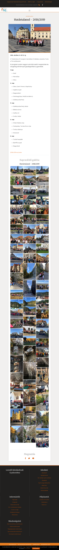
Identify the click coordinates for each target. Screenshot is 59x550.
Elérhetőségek (48, 1)
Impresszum (36, 544)
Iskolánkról (44, 473)
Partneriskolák (44, 490)
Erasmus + (44, 504)
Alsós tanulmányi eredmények (14, 524)
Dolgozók (14, 502)
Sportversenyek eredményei (15, 531)
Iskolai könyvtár (44, 488)
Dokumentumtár (14, 504)
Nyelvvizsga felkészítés (44, 483)
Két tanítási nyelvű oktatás (44, 478)
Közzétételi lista (45, 544)
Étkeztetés (15, 514)
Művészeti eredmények (15, 534)
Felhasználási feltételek (24, 544)
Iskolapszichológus (14, 512)
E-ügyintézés (40, 1)
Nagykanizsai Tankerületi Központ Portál (16, 1)
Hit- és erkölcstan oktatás (14, 507)
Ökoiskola (44, 480)
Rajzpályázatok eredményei (15, 529)
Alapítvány (44, 485)
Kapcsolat (14, 499)
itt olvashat (27, 548)
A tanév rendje (14, 509)
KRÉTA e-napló (31, 1)
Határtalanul (29, 16)
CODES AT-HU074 (44, 499)
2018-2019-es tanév (16, 152)
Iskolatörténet (44, 475)
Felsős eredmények (15, 526)
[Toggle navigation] (29, 10)
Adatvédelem (12, 544)
